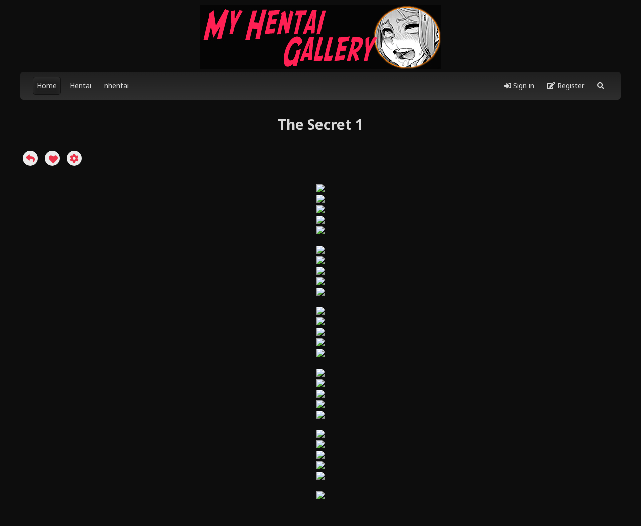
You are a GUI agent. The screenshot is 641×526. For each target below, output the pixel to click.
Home (47, 85)
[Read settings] (74, 158)
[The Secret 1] (30, 158)
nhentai (116, 85)
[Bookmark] (52, 158)
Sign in (522, 85)
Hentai (80, 85)
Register (569, 85)
